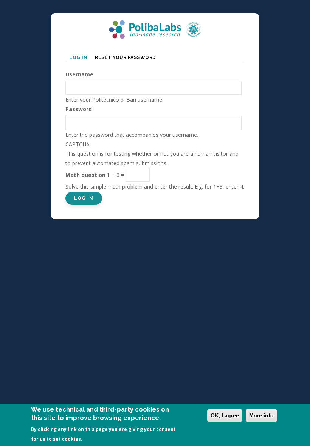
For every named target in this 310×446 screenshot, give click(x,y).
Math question (85, 174)
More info (261, 415)
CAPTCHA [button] (77, 144)
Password (78, 109)
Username (79, 74)
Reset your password (125, 57)
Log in (80, 58)
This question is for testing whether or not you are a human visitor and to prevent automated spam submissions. (154, 165)
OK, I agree (225, 415)
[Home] (155, 24)
